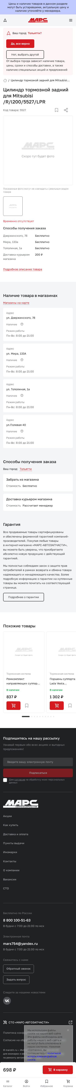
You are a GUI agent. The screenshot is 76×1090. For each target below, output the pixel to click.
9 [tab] (50, 716)
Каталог (7, 1086)
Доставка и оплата (15, 834)
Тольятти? (35, 33)
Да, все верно (20, 43)
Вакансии (9, 879)
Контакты (9, 861)
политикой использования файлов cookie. (44, 1056)
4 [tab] (37, 716)
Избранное (46, 1086)
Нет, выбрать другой (25, 54)
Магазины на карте (16, 302)
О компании (11, 870)
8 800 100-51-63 (17, 920)
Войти (26, 1086)
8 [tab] (48, 716)
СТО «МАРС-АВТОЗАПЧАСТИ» (29, 1022)
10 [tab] (53, 716)
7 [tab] (45, 716)
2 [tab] (31, 716)
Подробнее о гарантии (23, 597)
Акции (7, 816)
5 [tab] (40, 716)
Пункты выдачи (13, 843)
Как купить (10, 825)
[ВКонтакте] (52, 114)
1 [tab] (26, 716)
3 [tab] (34, 716)
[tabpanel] (23, 672)
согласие (19, 779)
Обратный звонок (18, 968)
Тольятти (26, 468)
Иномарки (10, 852)
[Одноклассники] (58, 114)
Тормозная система (18, 673)
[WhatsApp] (64, 114)
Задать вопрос (16, 979)
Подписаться (38, 772)
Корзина (68, 1086)
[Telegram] (45, 114)
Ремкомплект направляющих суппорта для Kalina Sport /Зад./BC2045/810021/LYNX (23, 681)
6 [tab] (42, 716)
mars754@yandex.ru (20, 943)
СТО (6, 888)
